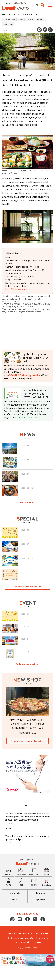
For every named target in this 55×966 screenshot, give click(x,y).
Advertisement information (18, 933)
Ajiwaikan (40, 899)
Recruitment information (21, 938)
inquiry (38, 942)
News (14, 899)
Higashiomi (8, 24)
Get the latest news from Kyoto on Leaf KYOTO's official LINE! (35, 393)
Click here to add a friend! (28, 417)
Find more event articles (28, 664)
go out (39, 19)
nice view (30, 19)
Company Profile (41, 933)
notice (8, 827)
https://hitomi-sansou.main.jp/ (19, 289)
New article (14, 892)
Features (40, 892)
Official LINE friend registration (24, 375)
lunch (21, 19)
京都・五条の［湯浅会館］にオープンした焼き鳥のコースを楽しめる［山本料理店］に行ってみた (27, 723)
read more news (27, 502)
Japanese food (9, 19)
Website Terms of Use (40, 938)
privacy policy (25, 942)
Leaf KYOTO (6, 14)
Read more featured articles (27, 586)
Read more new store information (27, 740)
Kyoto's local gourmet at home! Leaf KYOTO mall (35, 357)
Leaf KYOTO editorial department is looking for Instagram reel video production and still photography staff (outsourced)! (27, 816)
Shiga (15, 14)
